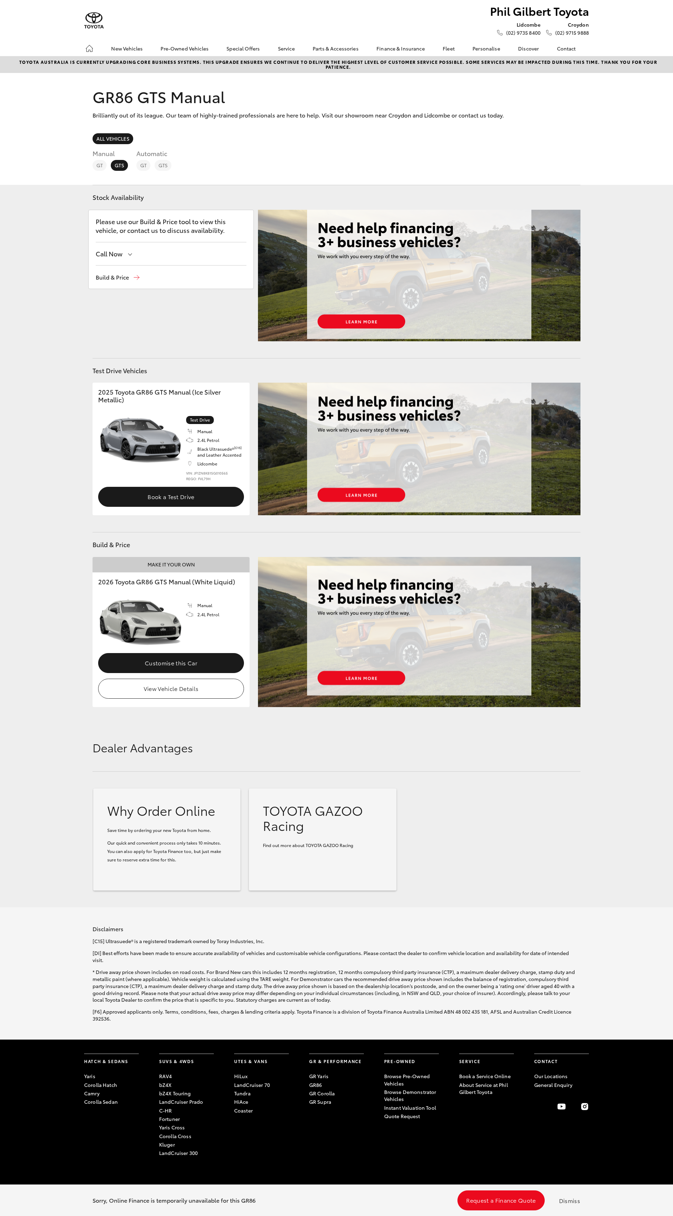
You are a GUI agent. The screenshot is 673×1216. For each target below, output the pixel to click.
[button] (118, 277)
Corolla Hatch (100, 1084)
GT (99, 165)
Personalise (486, 48)
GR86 (315, 1084)
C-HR (165, 1110)
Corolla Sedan (101, 1101)
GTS (119, 165)
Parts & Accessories (336, 48)
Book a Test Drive (171, 496)
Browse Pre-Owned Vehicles (407, 1080)
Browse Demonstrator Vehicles (410, 1095)
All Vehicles (112, 138)
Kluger (167, 1144)
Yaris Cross (172, 1127)
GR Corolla (322, 1093)
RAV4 (165, 1076)
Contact (566, 48)
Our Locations (551, 1076)
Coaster (243, 1110)
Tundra (242, 1093)
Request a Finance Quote (501, 1200)
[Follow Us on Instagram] (584, 1106)
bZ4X (165, 1084)
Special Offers (243, 48)
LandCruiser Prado (181, 1101)
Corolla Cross (175, 1136)
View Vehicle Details (171, 688)
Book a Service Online (485, 1076)
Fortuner (169, 1118)
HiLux (241, 1076)
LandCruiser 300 (178, 1152)
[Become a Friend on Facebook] (538, 1106)
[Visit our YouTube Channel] (561, 1106)
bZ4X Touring (175, 1093)
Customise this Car (171, 663)
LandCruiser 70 (252, 1084)
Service (286, 48)
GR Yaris (318, 1076)
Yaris (89, 1076)
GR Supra (320, 1101)
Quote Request (402, 1116)
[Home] (89, 48)
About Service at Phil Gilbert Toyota (483, 1088)
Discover (528, 48)
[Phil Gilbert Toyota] (94, 20)
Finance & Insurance (400, 48)
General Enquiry (553, 1084)
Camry (92, 1093)
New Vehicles (127, 48)
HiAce (241, 1101)
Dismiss (569, 1200)
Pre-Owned (399, 1061)
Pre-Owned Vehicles (185, 48)
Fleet (449, 48)
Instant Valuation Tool (410, 1107)
